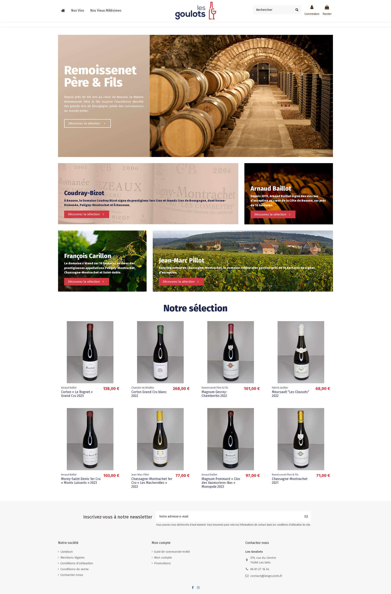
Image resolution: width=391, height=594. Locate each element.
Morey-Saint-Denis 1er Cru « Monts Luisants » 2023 (81, 481)
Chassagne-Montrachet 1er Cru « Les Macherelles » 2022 (151, 483)
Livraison (66, 551)
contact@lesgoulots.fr (266, 576)
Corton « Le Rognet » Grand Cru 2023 (77, 394)
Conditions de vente (74, 569)
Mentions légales (72, 557)
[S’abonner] (306, 516)
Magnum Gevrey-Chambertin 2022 (214, 394)
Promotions (162, 563)
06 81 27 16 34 (259, 569)
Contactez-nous (71, 575)
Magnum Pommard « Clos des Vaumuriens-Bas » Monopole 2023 (221, 483)
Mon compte (163, 557)
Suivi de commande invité (172, 551)
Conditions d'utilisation (76, 563)
